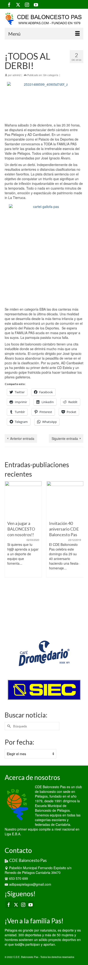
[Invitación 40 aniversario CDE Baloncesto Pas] (65, 499)
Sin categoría (50, 75)
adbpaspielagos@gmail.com (30, 884)
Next (79, 554)
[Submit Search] (8, 726)
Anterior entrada (22, 438)
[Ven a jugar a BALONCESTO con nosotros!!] (23, 499)
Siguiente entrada (65, 438)
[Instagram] (27, 4)
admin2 (16, 75)
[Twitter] (18, 4)
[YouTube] (35, 4)
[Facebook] (9, 4)
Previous (9, 554)
